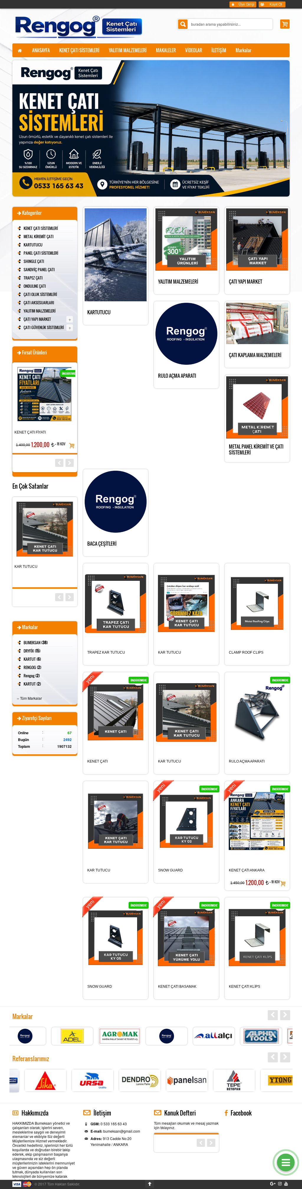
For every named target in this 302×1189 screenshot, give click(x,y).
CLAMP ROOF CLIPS (246, 652)
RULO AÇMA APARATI (247, 761)
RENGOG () (32, 667)
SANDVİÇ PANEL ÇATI (39, 269)
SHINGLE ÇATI (34, 261)
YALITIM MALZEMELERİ (39, 311)
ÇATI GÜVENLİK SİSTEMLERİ (44, 327)
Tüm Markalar (31, 698)
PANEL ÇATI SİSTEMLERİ (41, 253)
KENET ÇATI (97, 761)
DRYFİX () (32, 651)
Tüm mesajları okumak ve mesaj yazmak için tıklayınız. (186, 1125)
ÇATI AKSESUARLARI (39, 302)
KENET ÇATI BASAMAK (177, 986)
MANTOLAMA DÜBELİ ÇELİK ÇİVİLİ (43, 567)
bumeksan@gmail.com (121, 1131)
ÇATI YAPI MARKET (37, 319)
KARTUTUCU (33, 245)
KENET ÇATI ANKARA (247, 870)
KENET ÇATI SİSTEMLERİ (41, 228)
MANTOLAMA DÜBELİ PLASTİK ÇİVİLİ (40, 432)
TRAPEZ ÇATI (33, 278)
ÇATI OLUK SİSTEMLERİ (40, 294)
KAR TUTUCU (169, 652)
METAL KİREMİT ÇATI (38, 236)
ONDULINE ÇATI (35, 286)
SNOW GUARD (170, 870)
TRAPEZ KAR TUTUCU (106, 652)
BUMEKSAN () (36, 642)
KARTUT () (32, 659)
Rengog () (32, 675)
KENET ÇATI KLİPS (244, 986)
